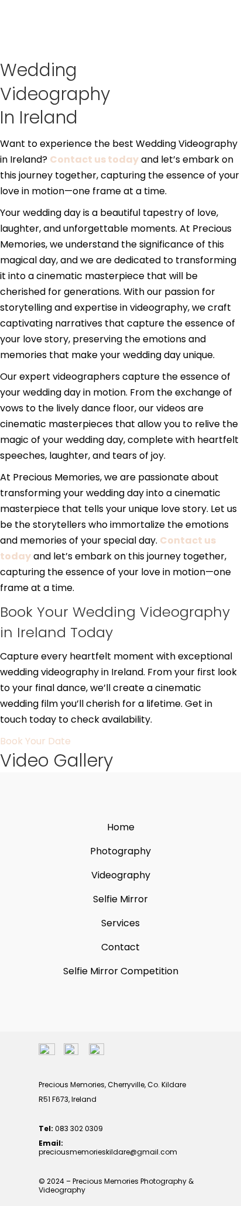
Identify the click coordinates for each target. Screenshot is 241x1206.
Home (121, 827)
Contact (120, 947)
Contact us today (94, 159)
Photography (120, 851)
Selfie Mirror (120, 899)
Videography (120, 875)
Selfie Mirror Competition (120, 971)
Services (120, 923)
